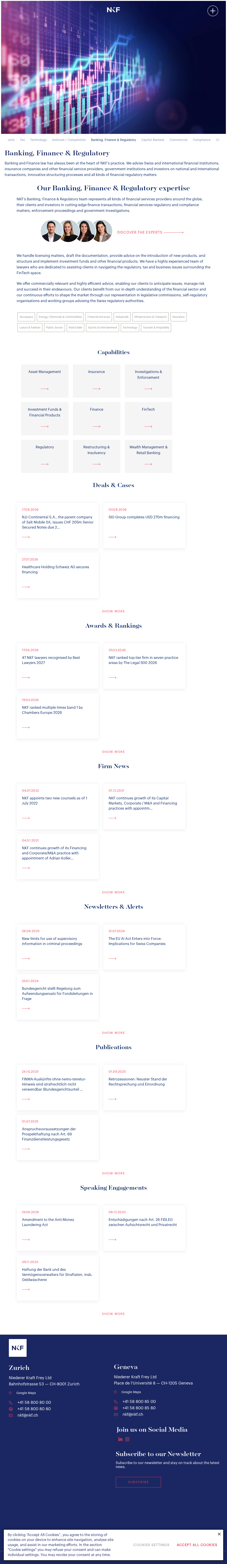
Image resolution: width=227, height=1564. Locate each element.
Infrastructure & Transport (150, 317)
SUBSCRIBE (138, 1482)
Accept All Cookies (197, 1545)
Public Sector (54, 327)
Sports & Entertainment (102, 327)
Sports (10, 140)
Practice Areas (186, 18)
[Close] (219, 1534)
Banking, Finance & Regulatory (113, 140)
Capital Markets (152, 140)
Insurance (178, 317)
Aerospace (26, 317)
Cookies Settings (151, 1545)
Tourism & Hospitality (156, 327)
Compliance (202, 140)
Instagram (127, 1439)
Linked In (120, 1439)
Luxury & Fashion (30, 327)
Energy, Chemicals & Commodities (60, 317)
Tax (22, 140)
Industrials (122, 317)
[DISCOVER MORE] (58, 537)
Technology (38, 140)
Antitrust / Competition (69, 140)
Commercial (179, 140)
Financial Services (99, 317)
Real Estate (75, 327)
